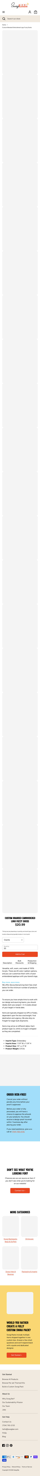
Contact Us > (20, 1190)
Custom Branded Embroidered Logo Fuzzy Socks (17, 27)
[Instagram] (7, 1445)
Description (7, 963)
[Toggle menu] (3, 12)
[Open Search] (4, 18)
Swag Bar (16, 1470)
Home (4, 25)
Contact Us (6, 1422)
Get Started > (16, 1355)
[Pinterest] (11, 1445)
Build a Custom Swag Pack (12, 1387)
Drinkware (29, 1239)
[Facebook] (3, 1445)
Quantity (6, 946)
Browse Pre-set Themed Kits (13, 1383)
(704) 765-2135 (18, 1132)
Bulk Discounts (19, 962)
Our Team (6, 1406)
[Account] (30, 11)
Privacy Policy (6, 1467)
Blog (4, 1436)
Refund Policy (16, 1467)
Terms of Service (27, 1467)
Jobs (4, 1410)
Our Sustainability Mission (12, 1402)
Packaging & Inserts (29, 1272)
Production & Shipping (32, 962)
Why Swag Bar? (8, 1399)
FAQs (4, 1433)
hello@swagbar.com (10, 1429)
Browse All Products (10, 1379)
